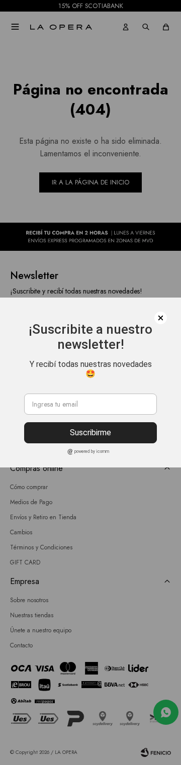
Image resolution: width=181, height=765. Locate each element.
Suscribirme (90, 432)
